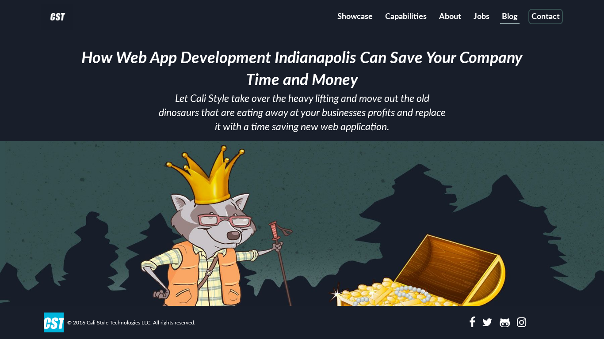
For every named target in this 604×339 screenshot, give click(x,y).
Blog (510, 17)
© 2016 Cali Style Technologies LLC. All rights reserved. (131, 322)
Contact (545, 17)
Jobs (481, 17)
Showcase (355, 17)
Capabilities (406, 17)
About (450, 17)
